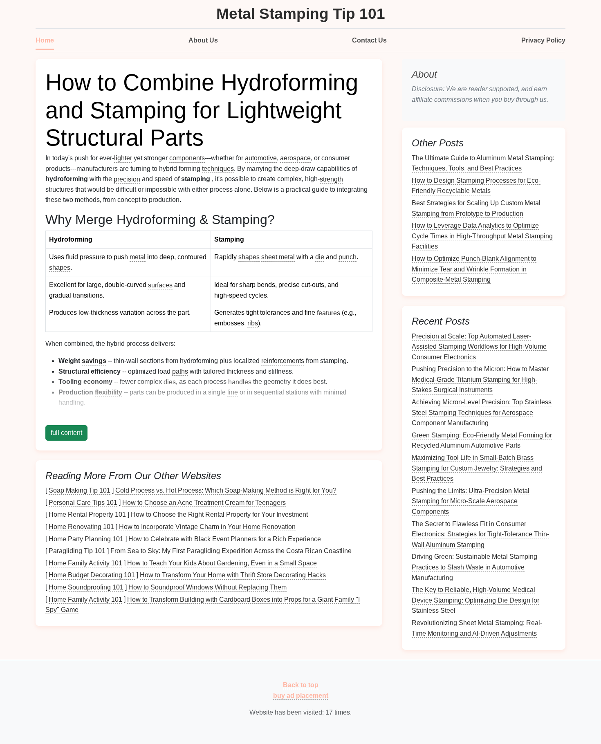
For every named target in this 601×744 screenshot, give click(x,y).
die (319, 256)
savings (94, 360)
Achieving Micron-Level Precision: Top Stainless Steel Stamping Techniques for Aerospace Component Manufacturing (482, 412)
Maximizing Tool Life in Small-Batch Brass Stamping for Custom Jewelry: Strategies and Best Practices (477, 468)
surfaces (160, 284)
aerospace (295, 158)
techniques (218, 168)
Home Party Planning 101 (86, 538)
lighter (123, 158)
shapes (59, 267)
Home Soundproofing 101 (86, 587)
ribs (252, 323)
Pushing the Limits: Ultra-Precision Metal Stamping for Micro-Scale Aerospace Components (470, 501)
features (328, 312)
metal (138, 256)
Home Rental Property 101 (87, 514)
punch (348, 256)
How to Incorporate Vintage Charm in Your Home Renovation (207, 526)
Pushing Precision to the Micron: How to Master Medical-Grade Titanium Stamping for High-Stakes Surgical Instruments (480, 379)
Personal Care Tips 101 (83, 502)
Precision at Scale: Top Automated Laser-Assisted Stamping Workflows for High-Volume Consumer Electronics (479, 346)
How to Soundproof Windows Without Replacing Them (207, 587)
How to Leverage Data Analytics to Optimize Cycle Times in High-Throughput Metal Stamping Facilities (482, 236)
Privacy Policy (543, 40)
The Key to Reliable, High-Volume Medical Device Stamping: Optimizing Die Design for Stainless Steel (475, 600)
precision (127, 178)
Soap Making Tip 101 (79, 490)
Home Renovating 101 (81, 526)
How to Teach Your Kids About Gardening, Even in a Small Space (222, 562)
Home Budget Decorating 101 (92, 574)
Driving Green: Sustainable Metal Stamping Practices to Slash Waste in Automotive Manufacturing (474, 567)
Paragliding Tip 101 (77, 550)
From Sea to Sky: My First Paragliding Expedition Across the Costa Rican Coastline (231, 550)
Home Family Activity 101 (85, 562)
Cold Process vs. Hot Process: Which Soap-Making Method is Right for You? (225, 490)
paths (180, 371)
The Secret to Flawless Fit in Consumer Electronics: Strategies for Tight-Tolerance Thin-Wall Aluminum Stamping (480, 534)
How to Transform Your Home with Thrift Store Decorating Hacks (233, 574)
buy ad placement (300, 695)
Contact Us (369, 40)
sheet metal (278, 256)
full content (66, 432)
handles (239, 381)
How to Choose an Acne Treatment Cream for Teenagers (204, 502)
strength (331, 178)
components (187, 158)
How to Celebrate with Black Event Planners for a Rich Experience (224, 538)
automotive (261, 158)
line (232, 392)
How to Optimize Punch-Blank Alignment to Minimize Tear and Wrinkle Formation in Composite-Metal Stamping (474, 269)
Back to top (300, 684)
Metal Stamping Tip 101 (300, 13)
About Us (203, 40)
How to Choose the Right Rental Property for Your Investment (219, 514)
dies (170, 381)
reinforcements (282, 360)
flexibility (108, 392)
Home (45, 40)
